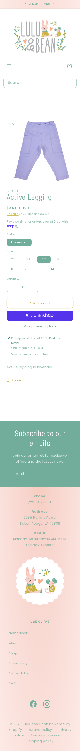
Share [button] (16, 380)
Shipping (13, 214)
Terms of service (46, 735)
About (14, 643)
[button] (9, 66)
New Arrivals (19, 633)
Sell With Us (18, 673)
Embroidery (18, 663)
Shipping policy (40, 741)
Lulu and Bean (36, 724)
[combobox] (40, 83)
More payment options (40, 326)
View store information (30, 354)
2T (15, 260)
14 (52, 269)
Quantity (13, 278)
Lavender (19, 242)
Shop (13, 653)
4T (44, 259)
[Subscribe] (66, 474)
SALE (12, 683)
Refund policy (40, 729)
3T (30, 260)
